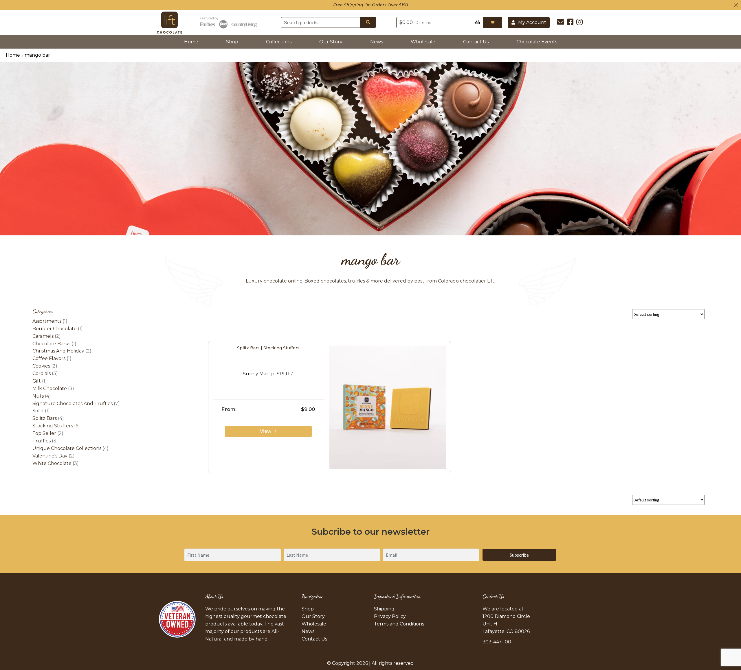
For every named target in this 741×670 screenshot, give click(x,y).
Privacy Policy (390, 616)
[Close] (736, 5)
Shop (232, 42)
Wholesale (423, 42)
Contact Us (476, 42)
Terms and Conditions (399, 624)
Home (192, 42)
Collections (278, 42)
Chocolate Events (536, 42)
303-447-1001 (498, 642)
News (376, 42)
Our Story (330, 42)
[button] (492, 22)
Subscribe (519, 555)
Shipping (384, 609)
